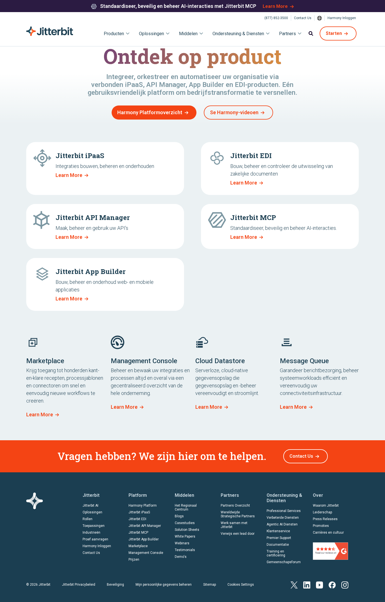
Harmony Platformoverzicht (149, 112)
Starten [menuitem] (334, 33)
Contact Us (302, 18)
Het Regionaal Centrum (186, 507)
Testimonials (185, 550)
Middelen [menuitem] (188, 33)
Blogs (179, 516)
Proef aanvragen (95, 539)
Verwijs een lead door (238, 534)
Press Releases (325, 519)
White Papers (185, 536)
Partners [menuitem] (287, 33)
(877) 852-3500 (276, 18)
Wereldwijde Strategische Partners (238, 514)
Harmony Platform (143, 505)
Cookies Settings (240, 585)
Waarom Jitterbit (326, 505)
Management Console (146, 553)
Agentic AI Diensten (282, 524)
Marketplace (138, 546)
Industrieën (91, 532)
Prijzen (134, 559)
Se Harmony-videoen (234, 112)
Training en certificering (276, 553)
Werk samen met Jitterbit (234, 525)
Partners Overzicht (235, 505)
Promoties (321, 526)
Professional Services (284, 511)
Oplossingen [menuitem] (151, 33)
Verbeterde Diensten (283, 518)
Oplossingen (92, 512)
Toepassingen (94, 526)
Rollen (87, 519)
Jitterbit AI (90, 505)
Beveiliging (115, 585)
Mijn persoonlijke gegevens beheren (164, 585)
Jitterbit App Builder (144, 539)
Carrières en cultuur (328, 532)
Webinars (182, 543)
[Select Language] (320, 18)
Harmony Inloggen (342, 18)
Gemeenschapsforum (284, 562)
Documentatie (278, 545)
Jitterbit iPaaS (139, 512)
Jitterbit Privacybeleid (78, 585)
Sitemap (209, 585)
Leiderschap (322, 512)
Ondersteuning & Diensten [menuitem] (238, 33)
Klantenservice (278, 531)
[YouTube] (319, 585)
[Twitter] (294, 585)
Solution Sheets (187, 530)
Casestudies (185, 523)
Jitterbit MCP (138, 532)
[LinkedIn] (306, 585)
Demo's (181, 557)
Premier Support (279, 538)
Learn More (275, 6)
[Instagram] (344, 585)
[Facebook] (332, 585)
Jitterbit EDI (137, 519)
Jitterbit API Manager (145, 526)
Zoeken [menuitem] (311, 33)
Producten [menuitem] (114, 33)
